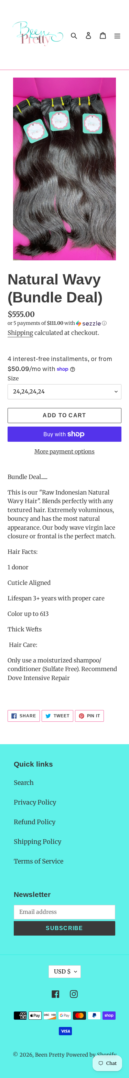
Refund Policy (34, 822)
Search (24, 783)
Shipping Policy (37, 842)
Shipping (20, 333)
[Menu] (117, 35)
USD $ (62, 971)
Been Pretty (50, 1054)
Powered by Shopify (91, 1054)
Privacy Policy (35, 802)
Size (13, 378)
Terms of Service (38, 861)
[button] (57, 323)
